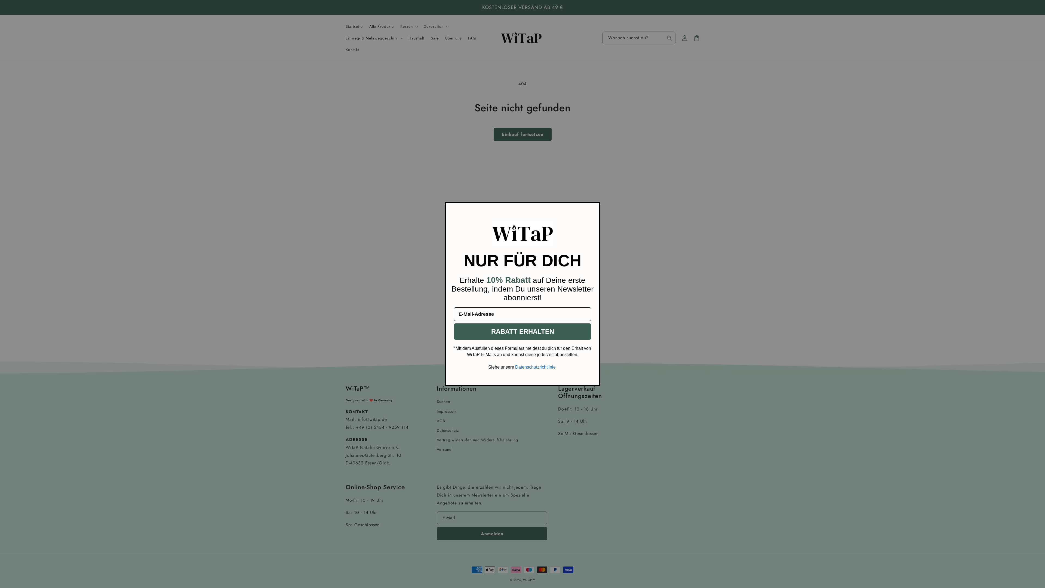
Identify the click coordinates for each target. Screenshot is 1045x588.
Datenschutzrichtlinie (535, 367)
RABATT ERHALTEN (522, 331)
